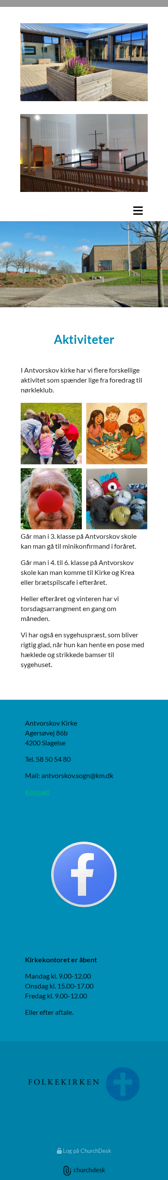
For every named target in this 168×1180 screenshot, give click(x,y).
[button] (84, 210)
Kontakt (37, 792)
